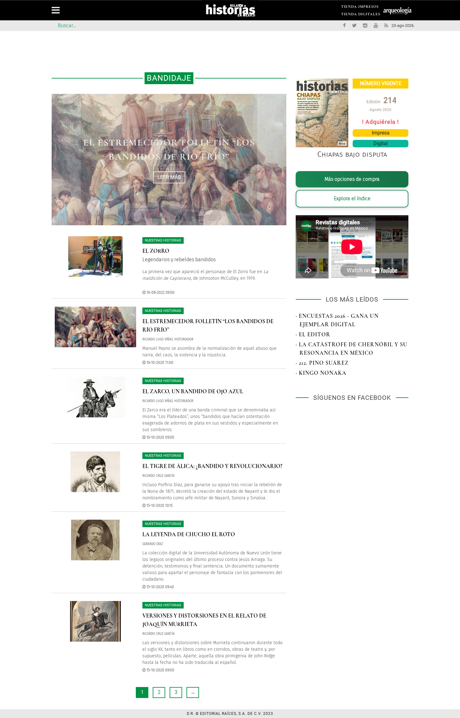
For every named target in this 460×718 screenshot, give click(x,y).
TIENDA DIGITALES (360, 15)
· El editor (313, 334)
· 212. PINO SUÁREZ (322, 362)
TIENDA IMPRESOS (360, 8)
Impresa (381, 133)
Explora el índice (352, 198)
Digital (380, 143)
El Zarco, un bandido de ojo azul (192, 391)
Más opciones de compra (352, 179)
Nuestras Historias (163, 240)
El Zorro (155, 250)
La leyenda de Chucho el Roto (188, 534)
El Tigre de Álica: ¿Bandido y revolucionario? (212, 466)
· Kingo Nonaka (321, 372)
